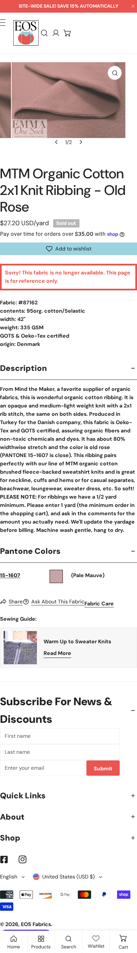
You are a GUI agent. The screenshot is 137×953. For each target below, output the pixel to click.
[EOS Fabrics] (26, 33)
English (8, 876)
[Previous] (57, 142)
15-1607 (10, 575)
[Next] (80, 142)
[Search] (44, 33)
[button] (67, 33)
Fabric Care (99, 603)
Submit (103, 768)
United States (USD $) (68, 876)
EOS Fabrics (36, 924)
